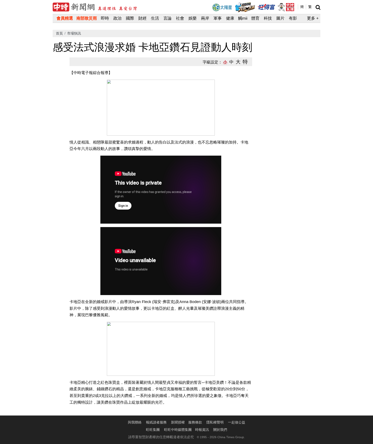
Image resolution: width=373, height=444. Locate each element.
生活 (155, 18)
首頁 (59, 33)
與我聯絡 (135, 422)
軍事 (217, 18)
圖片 (280, 18)
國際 (130, 18)
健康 (230, 18)
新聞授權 (178, 422)
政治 (117, 18)
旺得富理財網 (266, 6)
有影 (293, 18)
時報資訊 (202, 429)
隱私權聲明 (215, 422)
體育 (255, 18)
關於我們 (220, 429)
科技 (268, 18)
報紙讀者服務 (156, 422)
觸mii (242, 18)
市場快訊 (74, 33)
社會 (180, 18)
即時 (105, 18)
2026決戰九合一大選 (245, 7)
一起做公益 (236, 422)
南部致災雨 (86, 18)
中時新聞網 (95, 7)
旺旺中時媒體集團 (285, 7)
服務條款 (195, 422)
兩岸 (205, 18)
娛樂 (192, 18)
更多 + (313, 18)
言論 (167, 18)
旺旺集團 (153, 429)
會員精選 (65, 18)
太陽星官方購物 (222, 7)
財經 (142, 18)
